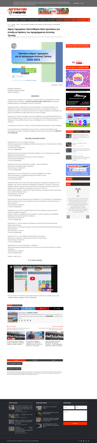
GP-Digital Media (63, 441)
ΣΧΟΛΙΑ (86, 131)
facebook (35, 360)
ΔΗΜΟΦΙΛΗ (78, 131)
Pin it (44, 308)
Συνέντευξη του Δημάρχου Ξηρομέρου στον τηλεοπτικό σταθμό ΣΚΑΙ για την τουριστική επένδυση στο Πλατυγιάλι (34, 343)
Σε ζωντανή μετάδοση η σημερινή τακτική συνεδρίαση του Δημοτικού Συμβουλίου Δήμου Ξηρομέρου (15, 343)
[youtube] (84, 441)
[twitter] (81, 441)
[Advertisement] (35, 354)
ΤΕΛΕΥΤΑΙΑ (70, 131)
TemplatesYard (49, 441)
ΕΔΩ (20, 149)
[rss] (89, 441)
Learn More (76, 3)
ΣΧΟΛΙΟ (58, 308)
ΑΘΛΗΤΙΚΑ (66, 19)
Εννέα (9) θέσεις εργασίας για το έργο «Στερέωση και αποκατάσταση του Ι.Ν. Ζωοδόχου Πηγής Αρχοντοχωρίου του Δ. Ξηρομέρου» (81, 136)
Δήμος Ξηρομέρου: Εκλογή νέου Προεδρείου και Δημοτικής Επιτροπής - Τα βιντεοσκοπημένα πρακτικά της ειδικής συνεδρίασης (53, 343)
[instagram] (86, 441)
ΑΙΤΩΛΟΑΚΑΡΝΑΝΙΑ (33, 19)
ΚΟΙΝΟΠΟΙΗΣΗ (15, 308)
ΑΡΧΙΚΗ (10, 19)
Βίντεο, (34, 38)
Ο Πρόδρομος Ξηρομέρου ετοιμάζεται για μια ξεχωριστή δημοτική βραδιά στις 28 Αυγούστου (51, 419)
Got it (82, 3)
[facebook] (79, 441)
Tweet (30, 308)
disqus (53, 360)
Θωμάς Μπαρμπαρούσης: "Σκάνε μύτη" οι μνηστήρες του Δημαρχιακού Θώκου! (51, 425)
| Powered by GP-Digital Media (32, 441)
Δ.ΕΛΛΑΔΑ (43, 19)
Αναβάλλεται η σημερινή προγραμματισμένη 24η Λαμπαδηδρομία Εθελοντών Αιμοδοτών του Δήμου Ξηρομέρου (81, 158)
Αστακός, (31, 38)
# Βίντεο (20, 305)
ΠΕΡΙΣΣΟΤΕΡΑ (81, 19)
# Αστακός (14, 305)
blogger (16, 360)
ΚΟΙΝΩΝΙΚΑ (59, 19)
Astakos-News (10, 441)
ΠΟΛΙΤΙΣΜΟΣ (50, 19)
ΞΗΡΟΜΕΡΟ (23, 19)
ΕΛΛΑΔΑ (73, 19)
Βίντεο (18, 24)
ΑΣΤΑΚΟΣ (16, 19)
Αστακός (13, 24)
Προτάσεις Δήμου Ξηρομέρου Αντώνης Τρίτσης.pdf (22, 297)
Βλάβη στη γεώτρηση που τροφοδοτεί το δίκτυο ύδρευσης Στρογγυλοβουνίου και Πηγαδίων (81, 150)
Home (9, 24)
